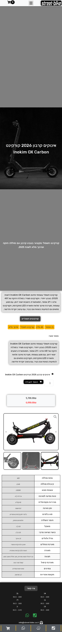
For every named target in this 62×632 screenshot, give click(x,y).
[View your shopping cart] (8, 628)
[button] (56, 432)
